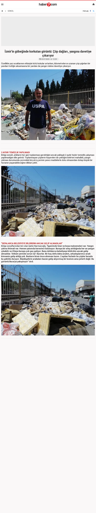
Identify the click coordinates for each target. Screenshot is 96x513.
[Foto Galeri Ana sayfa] (2, 11)
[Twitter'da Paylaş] (93, 11)
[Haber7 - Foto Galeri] (48, 4)
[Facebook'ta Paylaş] (90, 11)
